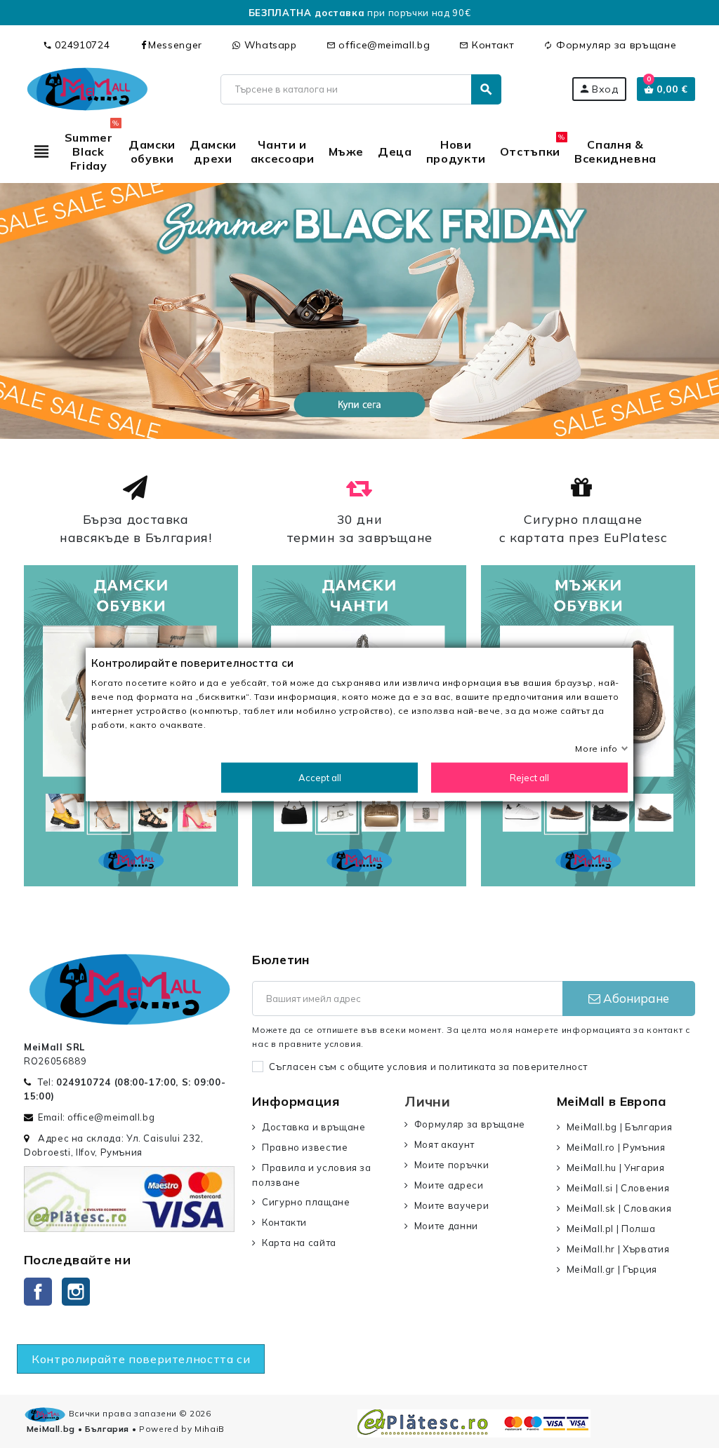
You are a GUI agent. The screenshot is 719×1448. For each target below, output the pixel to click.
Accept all (319, 777)
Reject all (529, 777)
